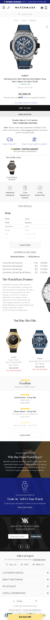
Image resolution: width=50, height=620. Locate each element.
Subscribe (36, 536)
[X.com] (27, 546)
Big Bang (33, 20)
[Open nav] (4, 7)
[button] (45, 7)
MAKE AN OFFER (25, 114)
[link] (9, 141)
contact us (29, 130)
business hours (39, 559)
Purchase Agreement (32, 610)
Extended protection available (25, 102)
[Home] (25, 7)
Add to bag (25, 108)
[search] (19, 14)
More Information (25, 506)
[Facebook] (20, 546)
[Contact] (8, 7)
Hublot (24, 20)
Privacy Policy (15, 610)
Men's (16, 20)
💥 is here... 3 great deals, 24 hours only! (25, 2)
